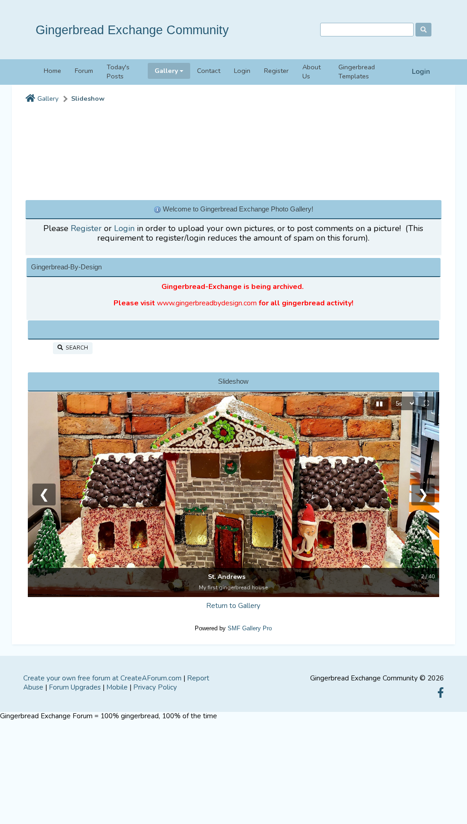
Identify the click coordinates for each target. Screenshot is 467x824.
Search (75, 347)
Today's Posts (118, 72)
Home (52, 70)
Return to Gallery (233, 605)
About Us (311, 72)
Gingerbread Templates (356, 72)
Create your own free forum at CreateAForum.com (102, 678)
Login (421, 71)
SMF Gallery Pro (250, 628)
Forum (84, 70)
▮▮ (379, 403)
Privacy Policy (155, 687)
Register (276, 70)
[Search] (423, 29)
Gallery (47, 98)
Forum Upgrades (75, 687)
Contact (208, 70)
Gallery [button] (166, 70)
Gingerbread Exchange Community (132, 30)
